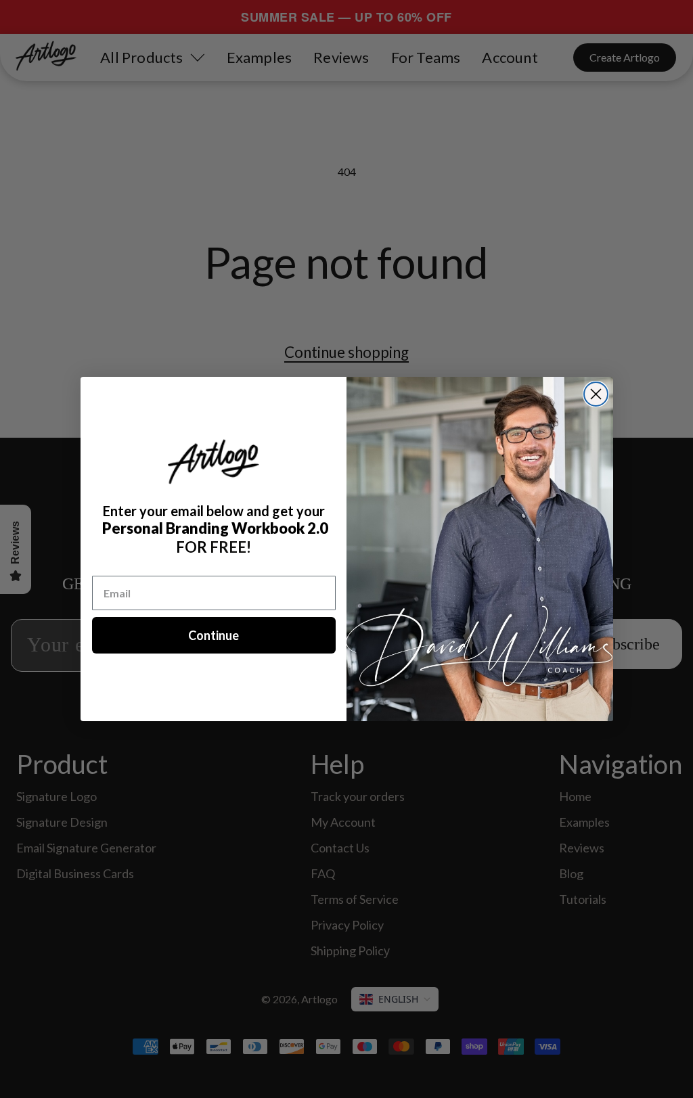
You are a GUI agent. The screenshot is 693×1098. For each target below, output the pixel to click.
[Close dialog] (596, 394)
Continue (213, 635)
